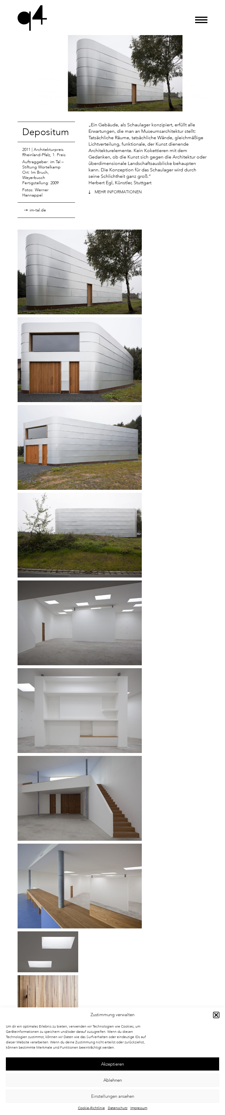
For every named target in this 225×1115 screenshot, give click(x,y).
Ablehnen (112, 1080)
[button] (216, 1015)
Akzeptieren (112, 1064)
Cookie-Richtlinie (91, 1108)
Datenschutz (117, 1108)
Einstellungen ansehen (112, 1096)
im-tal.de (38, 210)
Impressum (138, 1108)
